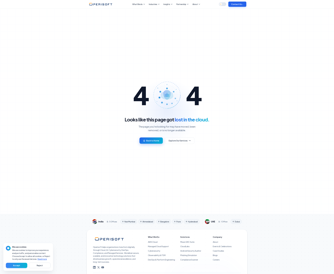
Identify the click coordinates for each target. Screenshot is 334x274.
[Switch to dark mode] (222, 4)
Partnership (181, 4)
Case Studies (218, 251)
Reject (40, 265)
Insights (166, 4)
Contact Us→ (237, 4)
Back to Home (152, 140)
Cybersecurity (154, 251)
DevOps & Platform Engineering (161, 259)
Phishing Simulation (188, 255)
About (195, 4)
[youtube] (102, 267)
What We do (137, 4)
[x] (98, 267)
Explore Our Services (178, 140)
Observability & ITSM (157, 255)
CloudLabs (185, 246)
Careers (216, 259)
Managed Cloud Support (158, 246)
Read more (42, 259)
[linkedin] (94, 267)
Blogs (215, 255)
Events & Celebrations (222, 246)
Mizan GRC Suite (187, 242)
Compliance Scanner (189, 259)
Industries (153, 4)
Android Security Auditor (190, 251)
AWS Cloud (152, 242)
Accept (16, 265)
